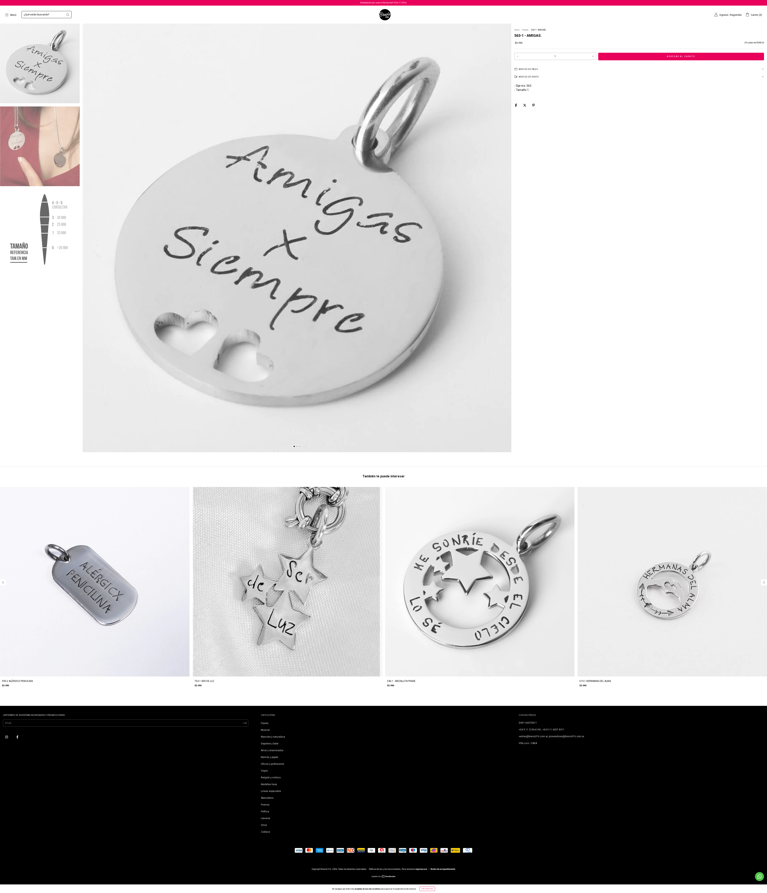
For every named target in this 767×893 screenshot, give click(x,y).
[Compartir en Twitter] (525, 105)
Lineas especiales (271, 791)
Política (265, 811)
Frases (525, 30)
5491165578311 (528, 722)
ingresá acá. (421, 869)
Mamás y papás (269, 757)
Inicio (516, 30)
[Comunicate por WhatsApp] (759, 876)
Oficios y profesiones (272, 764)
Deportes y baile (269, 743)
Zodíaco (265, 831)
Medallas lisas (269, 784)
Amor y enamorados (272, 750)
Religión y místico (271, 777)
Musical (265, 730)
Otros (264, 825)
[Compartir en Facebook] (516, 105)
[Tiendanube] (383, 877)
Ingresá (723, 15)
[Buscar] (67, 14)
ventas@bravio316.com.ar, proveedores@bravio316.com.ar (551, 736)
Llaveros (265, 818)
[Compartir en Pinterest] (533, 105)
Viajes (264, 770)
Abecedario (267, 798)
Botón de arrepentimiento (443, 869)
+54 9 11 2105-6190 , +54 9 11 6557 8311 (541, 729)
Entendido (427, 889)
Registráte (736, 15)
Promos (265, 804)
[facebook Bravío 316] (17, 737)
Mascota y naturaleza (273, 736)
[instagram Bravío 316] (7, 737)
